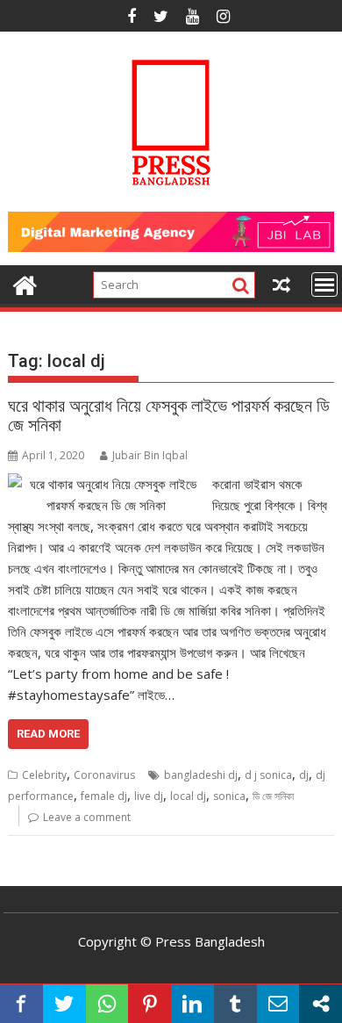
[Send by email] (278, 1003)
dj (304, 774)
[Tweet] (64, 1003)
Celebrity (44, 774)
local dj (188, 796)
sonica (229, 796)
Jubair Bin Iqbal (150, 455)
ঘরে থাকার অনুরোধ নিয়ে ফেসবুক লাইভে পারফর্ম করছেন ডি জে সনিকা (169, 415)
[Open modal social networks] (320, 1003)
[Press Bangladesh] (25, 283)
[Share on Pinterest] (149, 1003)
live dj (148, 796)
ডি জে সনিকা (273, 796)
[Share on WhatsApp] (107, 1003)
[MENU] (324, 284)
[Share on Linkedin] (192, 1003)
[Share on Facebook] (21, 1003)
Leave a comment (87, 817)
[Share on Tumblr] (235, 1003)
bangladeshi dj (201, 774)
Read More (48, 733)
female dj (104, 796)
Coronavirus (104, 774)
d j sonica (268, 774)
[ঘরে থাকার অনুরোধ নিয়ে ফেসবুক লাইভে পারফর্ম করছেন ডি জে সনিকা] (105, 484)
